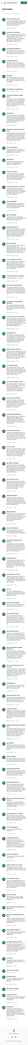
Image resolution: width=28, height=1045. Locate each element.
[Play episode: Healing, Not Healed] (3, 496)
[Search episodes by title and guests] (4, 13)
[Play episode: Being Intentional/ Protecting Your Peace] (3, 130)
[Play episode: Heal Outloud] (3, 160)
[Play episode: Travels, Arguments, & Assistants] (3, 276)
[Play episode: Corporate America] (3, 995)
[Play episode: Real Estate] (3, 76)
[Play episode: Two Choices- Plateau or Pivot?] (3, 382)
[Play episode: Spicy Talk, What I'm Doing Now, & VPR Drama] (3, 907)
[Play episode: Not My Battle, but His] (3, 228)
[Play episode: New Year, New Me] (3, 215)
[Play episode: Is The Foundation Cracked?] (3, 260)
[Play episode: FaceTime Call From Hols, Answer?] (3, 187)
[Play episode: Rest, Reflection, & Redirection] (3, 90)
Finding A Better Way (12, 2)
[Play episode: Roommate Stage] (3, 977)
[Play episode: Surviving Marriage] (3, 202)
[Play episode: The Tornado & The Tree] (3, 19)
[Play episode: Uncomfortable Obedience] (3, 49)
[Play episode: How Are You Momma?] (3, 528)
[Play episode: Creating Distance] (3, 559)
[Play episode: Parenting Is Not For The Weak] (3, 814)
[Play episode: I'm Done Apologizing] (3, 828)
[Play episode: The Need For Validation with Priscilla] (3, 541)
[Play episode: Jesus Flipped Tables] (3, 366)
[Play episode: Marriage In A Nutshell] (3, 463)
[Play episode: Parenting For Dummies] (3, 989)
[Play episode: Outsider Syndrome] (3, 709)
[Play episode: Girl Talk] (3, 590)
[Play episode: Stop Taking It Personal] (3, 632)
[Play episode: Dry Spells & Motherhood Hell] (3, 942)
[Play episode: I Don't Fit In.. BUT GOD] (3, 971)
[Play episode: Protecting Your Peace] (3, 614)
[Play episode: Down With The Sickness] (3, 33)
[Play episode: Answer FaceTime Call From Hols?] (3, 317)
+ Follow (24, 2)
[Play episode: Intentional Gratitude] (3, 61)
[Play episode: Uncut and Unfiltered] (3, 148)
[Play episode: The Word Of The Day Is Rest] (3, 286)
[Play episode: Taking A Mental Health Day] (3, 415)
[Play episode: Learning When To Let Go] (3, 575)
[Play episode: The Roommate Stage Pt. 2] (3, 930)
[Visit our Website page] (12, 1037)
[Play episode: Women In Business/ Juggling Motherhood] (3, 648)
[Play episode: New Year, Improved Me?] (3, 603)
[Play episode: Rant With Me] (3, 743)
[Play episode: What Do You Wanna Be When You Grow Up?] (3, 799)
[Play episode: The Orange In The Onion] (3, 696)
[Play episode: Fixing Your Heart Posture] (3, 431)
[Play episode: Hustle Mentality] (3, 684)
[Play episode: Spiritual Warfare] (3, 333)
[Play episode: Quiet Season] (3, 114)
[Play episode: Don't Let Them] (3, 447)
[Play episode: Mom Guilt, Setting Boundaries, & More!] (3, 915)
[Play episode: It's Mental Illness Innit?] (3, 838)
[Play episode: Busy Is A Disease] (3, 244)
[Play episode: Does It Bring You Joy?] (3, 480)
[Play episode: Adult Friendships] (3, 757)
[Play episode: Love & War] (3, 959)
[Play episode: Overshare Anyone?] (3, 172)
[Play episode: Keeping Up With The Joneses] (3, 865)
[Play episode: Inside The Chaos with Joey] (3, 350)
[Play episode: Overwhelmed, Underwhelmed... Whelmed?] (3, 302)
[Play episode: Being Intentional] (3, 512)
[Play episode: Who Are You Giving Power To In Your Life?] (3, 666)
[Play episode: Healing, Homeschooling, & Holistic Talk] (3, 726)
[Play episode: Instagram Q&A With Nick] (3, 769)
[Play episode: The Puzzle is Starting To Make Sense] (3, 96)
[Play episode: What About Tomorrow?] (3, 783)
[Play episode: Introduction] (3, 1007)
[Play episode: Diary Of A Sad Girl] (3, 895)
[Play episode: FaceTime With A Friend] (3, 879)
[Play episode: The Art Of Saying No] (3, 855)
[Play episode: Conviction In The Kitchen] (3, 398)
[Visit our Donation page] (15, 1037)
